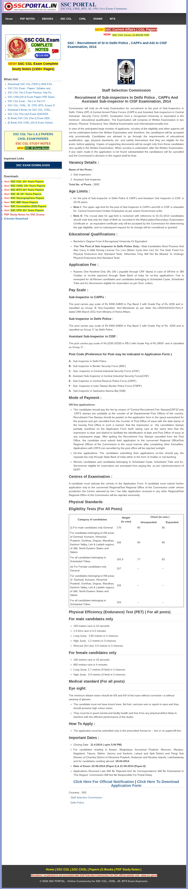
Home (9, 18)
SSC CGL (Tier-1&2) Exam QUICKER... (29, 114)
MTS (112, 18)
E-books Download (16, 218)
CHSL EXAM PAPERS (33, 138)
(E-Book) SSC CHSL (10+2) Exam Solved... (31, 122)
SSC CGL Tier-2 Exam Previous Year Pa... (30, 92)
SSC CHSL (79, 869)
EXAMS (97, 18)
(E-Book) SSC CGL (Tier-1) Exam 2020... (30, 118)
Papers (94, 869)
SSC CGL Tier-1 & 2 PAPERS (33, 134)
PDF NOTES (27, 18)
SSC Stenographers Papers (27, 198)
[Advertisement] (126, 839)
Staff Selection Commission (86, 797)
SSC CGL (66, 18)
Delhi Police (77, 802)
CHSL (82, 18)
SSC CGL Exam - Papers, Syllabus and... (30, 88)
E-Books (107, 869)
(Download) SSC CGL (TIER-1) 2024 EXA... (31, 84)
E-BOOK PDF (141, 35)
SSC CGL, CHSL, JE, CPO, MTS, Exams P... (32, 105)
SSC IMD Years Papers (24, 202)
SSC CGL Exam (121, 35)
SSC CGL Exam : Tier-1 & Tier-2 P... (27, 101)
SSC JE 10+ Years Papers (25, 193)
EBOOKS (47, 18)
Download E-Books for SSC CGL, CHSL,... (30, 110)
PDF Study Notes (128, 869)
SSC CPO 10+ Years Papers (27, 210)
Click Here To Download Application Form (145, 784)
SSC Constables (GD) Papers (28, 206)
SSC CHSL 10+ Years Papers (27, 185)
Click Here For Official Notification (103, 782)
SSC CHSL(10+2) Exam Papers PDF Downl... (32, 97)
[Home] (31, 10)
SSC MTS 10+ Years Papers (27, 189)
